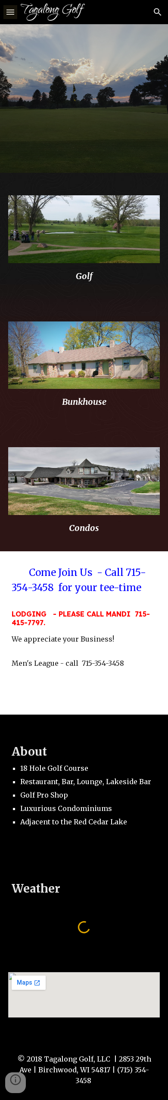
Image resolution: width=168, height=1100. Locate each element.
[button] (10, 12)
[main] (84, 276)
